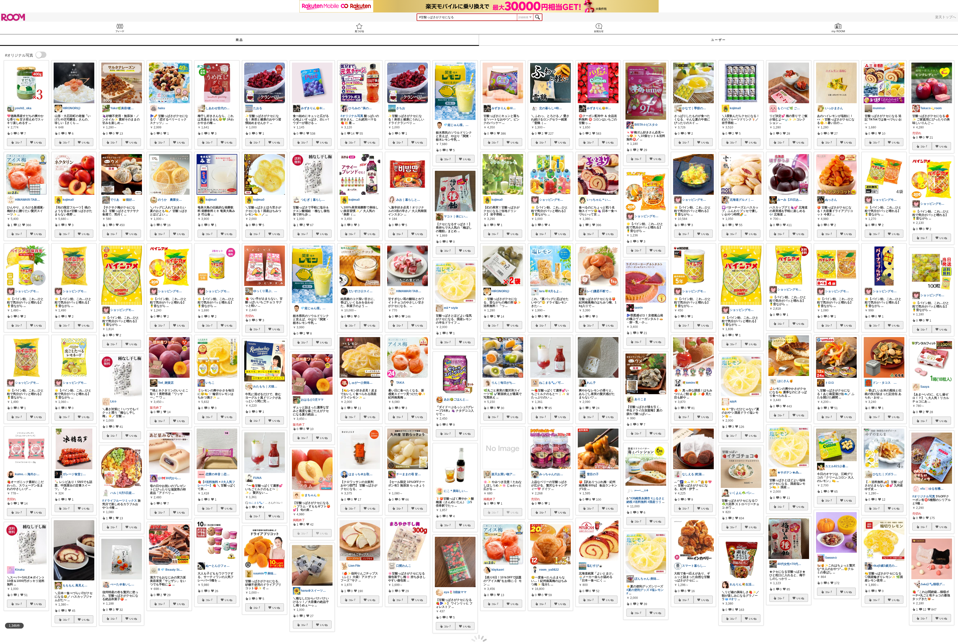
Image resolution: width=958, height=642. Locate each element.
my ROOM (838, 28)
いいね (38, 142)
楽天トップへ (945, 17)
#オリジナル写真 (352, 116)
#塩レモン (657, 590)
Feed (120, 28)
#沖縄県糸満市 (640, 498)
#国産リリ (654, 502)
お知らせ (598, 28)
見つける (359, 28)
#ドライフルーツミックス (119, 500)
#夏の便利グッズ (637, 590)
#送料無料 (211, 482)
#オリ (733, 599)
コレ (17, 142)
